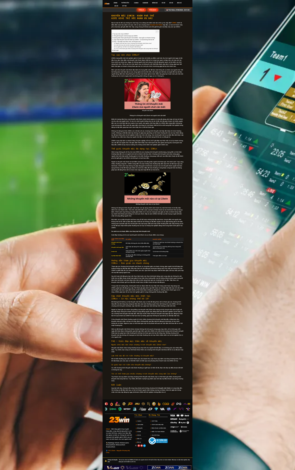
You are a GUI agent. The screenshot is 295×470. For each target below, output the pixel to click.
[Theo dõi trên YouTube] (141, 445)
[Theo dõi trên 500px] (144, 445)
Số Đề (163, 3)
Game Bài (145, 3)
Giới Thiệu (155, 421)
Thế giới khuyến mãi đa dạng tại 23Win (126, 36)
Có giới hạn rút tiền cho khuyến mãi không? (128, 47)
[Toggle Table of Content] (156, 31)
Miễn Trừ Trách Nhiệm (158, 431)
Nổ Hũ (171, 3)
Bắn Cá (179, 3)
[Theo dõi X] (136, 445)
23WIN (115, 3)
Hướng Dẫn (125, 3)
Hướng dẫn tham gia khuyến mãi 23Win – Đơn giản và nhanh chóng (134, 37)
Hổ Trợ (124, 6)
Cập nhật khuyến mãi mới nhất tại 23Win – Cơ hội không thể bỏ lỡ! (134, 39)
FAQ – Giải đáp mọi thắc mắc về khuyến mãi (127, 41)
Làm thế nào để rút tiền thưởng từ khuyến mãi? (129, 45)
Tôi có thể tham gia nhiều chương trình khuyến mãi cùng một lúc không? (137, 48)
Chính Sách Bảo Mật (157, 424)
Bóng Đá (155, 3)
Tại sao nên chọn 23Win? (121, 34)
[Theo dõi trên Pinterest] (138, 445)
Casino (136, 3)
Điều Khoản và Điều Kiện (159, 428)
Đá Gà (116, 6)
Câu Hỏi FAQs (156, 435)
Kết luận (116, 50)
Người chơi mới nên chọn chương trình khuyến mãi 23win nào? (134, 43)
